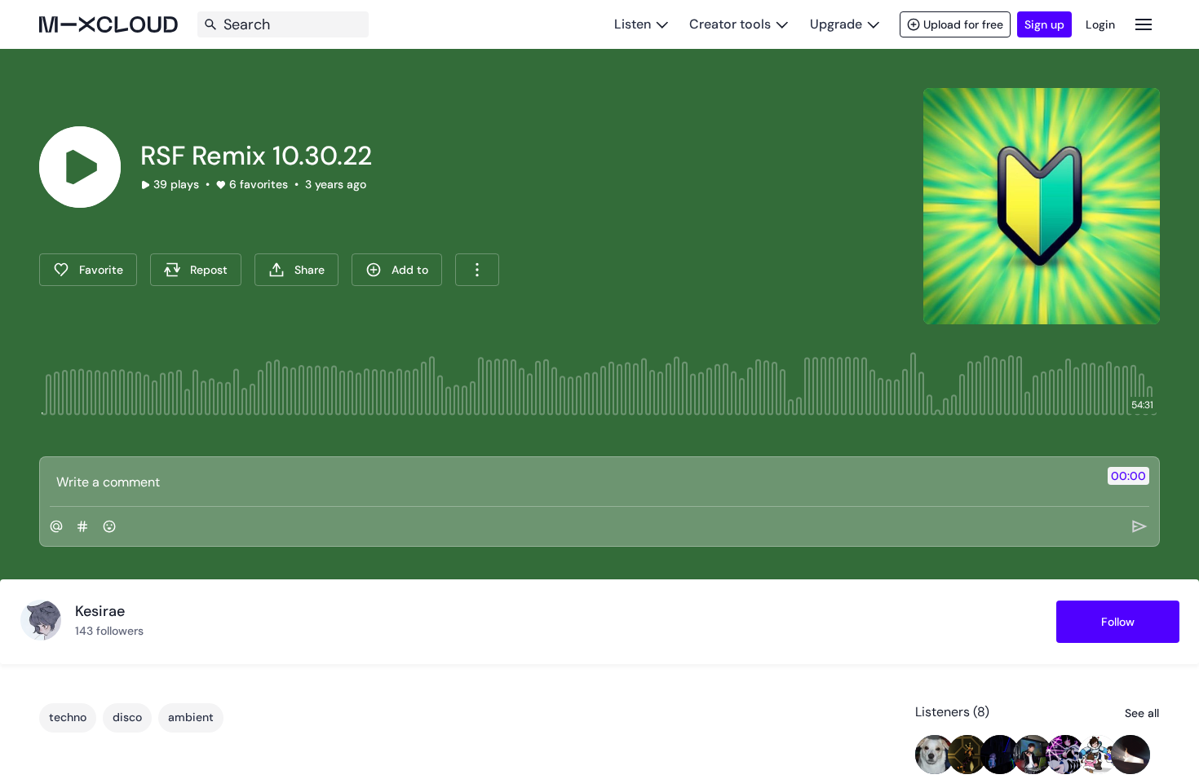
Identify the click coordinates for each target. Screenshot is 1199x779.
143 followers (109, 630)
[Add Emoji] (109, 526)
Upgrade (836, 24)
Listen (632, 24)
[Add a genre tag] (82, 526)
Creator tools (730, 24)
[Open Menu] (1143, 24)
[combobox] (477, 269)
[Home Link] (108, 24)
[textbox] (572, 481)
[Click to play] (80, 167)
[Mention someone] (56, 526)
